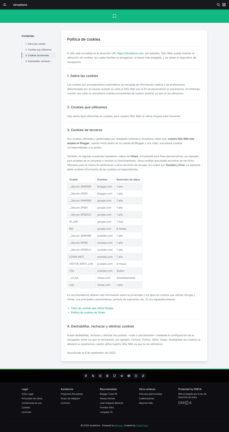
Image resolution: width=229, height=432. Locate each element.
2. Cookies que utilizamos (38, 49)
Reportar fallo (146, 403)
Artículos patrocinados (150, 394)
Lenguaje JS (106, 412)
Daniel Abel (142, 425)
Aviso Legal (27, 394)
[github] (114, 376)
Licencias (26, 412)
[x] (93, 376)
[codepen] (129, 376)
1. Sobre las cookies (35, 43)
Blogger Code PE (108, 394)
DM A (185, 402)
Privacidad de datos (32, 398)
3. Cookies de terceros (37, 55)
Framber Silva (107, 407)
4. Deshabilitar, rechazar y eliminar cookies (40, 61)
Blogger (119, 425)
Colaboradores (146, 398)
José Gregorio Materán (111, 403)
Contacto (65, 403)
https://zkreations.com (130, 53)
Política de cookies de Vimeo (88, 312)
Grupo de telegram (70, 398)
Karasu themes (107, 398)
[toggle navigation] (5, 5)
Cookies (26, 407)
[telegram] (121, 376)
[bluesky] (100, 376)
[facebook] (86, 376)
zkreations (20, 4)
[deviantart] (143, 376)
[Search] (218, 5)
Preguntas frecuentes (72, 394)
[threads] (107, 376)
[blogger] (136, 376)
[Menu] (224, 5)
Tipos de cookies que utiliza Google (92, 308)
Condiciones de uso (32, 403)
